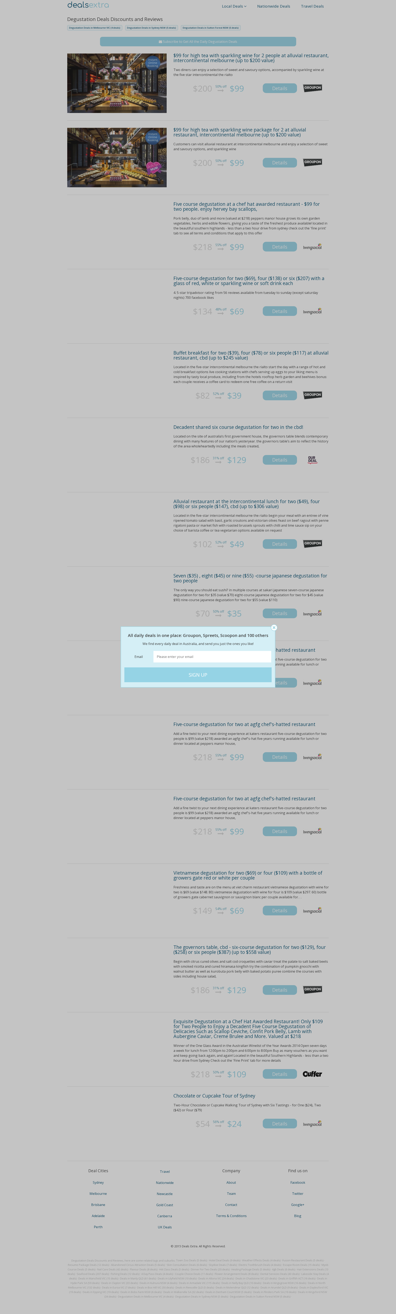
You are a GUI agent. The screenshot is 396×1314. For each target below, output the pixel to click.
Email (138, 656)
